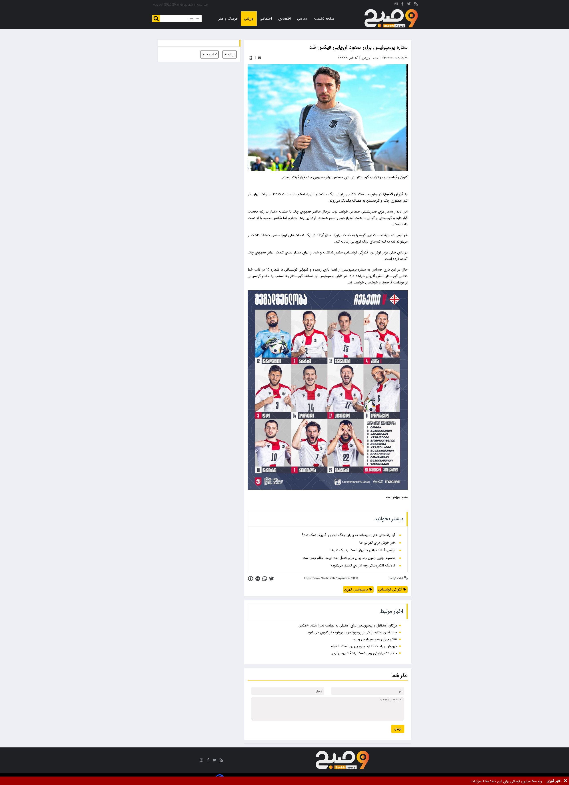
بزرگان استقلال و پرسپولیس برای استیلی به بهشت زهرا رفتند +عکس (348, 625)
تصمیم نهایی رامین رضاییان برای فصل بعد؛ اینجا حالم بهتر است (348, 558)
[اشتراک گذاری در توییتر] (271, 578)
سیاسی (302, 18)
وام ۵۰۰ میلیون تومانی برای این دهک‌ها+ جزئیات (506, 781)
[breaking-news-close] (565, 781)
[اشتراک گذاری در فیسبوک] (251, 579)
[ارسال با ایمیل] (259, 58)
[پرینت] (251, 58)
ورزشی (248, 18)
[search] (156, 18)
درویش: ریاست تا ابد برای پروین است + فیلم (364, 646)
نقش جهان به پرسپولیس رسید (375, 639)
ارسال (397, 729)
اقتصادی (284, 18)
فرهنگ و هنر (228, 18)
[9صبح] (391, 18)
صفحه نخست (324, 18)
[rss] (416, 4)
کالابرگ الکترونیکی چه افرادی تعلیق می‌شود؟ (363, 565)
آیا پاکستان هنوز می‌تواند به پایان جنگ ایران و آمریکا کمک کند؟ (348, 535)
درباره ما (229, 54)
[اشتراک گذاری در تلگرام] (257, 578)
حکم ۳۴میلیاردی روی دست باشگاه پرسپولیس (364, 653)
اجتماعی (266, 18)
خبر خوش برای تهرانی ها (377, 542)
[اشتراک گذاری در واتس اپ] (264, 578)
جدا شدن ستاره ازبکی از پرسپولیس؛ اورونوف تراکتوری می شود (352, 632)
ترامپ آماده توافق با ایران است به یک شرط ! (362, 550)
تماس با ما (209, 54)
